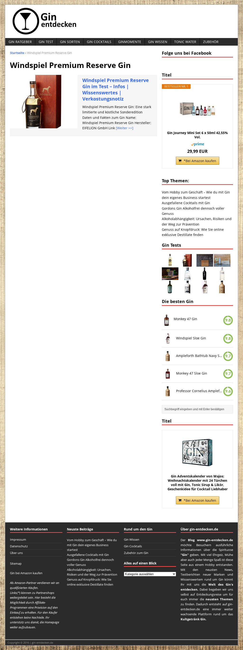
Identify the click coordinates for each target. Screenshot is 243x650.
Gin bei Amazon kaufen (26, 573)
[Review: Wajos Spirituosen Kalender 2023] (204, 264)
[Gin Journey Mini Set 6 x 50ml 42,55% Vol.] (197, 109)
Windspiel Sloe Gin (191, 338)
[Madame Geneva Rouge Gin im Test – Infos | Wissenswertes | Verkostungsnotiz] (204, 277)
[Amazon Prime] (197, 143)
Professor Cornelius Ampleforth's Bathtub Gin (199, 390)
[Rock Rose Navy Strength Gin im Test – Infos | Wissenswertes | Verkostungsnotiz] (187, 290)
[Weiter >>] (124, 128)
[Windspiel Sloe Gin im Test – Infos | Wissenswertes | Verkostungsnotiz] (204, 290)
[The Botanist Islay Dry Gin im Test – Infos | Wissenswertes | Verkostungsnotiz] (222, 277)
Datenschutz (19, 546)
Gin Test (46, 41)
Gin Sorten (70, 41)
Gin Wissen (157, 41)
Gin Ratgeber (20, 41)
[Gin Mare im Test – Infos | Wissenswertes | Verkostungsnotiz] (187, 277)
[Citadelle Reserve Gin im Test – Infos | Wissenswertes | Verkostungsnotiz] (170, 264)
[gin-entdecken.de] (121, 21)
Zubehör (211, 41)
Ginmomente (129, 41)
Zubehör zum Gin (136, 553)
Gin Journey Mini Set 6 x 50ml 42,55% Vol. (197, 135)
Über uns (16, 553)
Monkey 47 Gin (185, 319)
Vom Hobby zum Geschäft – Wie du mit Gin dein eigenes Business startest (92, 545)
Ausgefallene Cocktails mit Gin (186, 203)
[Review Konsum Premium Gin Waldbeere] (170, 277)
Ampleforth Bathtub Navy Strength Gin (199, 355)
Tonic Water (185, 41)
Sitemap (16, 563)
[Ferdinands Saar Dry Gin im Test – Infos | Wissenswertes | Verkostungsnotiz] (170, 290)
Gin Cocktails (99, 41)
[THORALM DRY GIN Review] (222, 264)
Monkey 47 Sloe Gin (191, 373)
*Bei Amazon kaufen (200, 161)
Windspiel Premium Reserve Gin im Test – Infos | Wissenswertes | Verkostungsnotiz (115, 89)
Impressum (18, 539)
